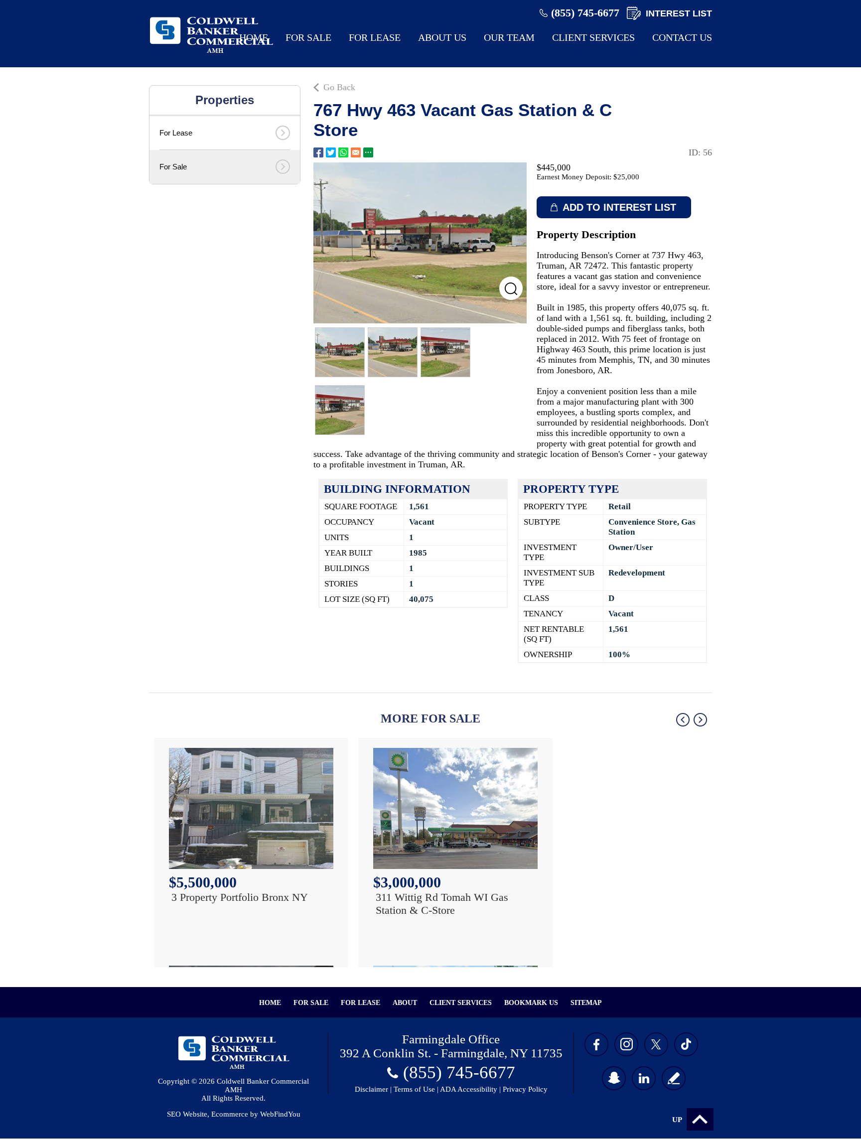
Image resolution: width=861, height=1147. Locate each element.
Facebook (318, 152)
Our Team (509, 37)
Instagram (626, 1044)
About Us (442, 37)
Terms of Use (414, 1089)
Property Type (555, 506)
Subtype (542, 522)
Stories (341, 583)
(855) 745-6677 (585, 12)
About (405, 1002)
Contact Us (682, 37)
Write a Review (674, 1078)
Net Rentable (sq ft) (554, 634)
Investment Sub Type (559, 577)
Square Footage (360, 506)
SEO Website (187, 1114)
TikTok (686, 1044)
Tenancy (543, 613)
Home (253, 37)
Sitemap (586, 1002)
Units (336, 537)
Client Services (593, 37)
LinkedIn (644, 1078)
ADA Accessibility (468, 1089)
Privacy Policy (525, 1089)
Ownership (548, 654)
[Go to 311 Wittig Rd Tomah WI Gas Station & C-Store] (455, 808)
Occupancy (349, 522)
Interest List (679, 13)
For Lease (375, 37)
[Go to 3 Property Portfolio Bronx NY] (251, 808)
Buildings (346, 568)
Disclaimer (371, 1089)
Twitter (331, 152)
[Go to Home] (211, 53)
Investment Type (550, 552)
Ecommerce (229, 1114)
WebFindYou (280, 1114)
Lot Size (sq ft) (357, 599)
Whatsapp (343, 152)
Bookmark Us (531, 1002)
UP (677, 1120)
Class (536, 598)
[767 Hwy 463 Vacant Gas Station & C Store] (420, 242)
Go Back (339, 87)
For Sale (308, 37)
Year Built (348, 553)
